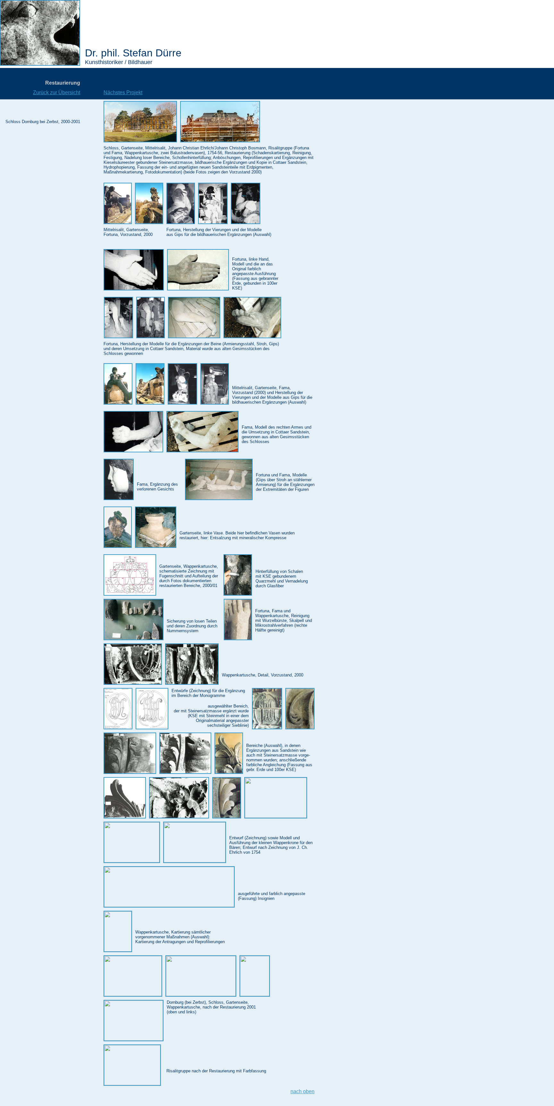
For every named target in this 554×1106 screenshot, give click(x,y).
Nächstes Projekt (123, 92)
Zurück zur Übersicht (56, 92)
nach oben (302, 1091)
